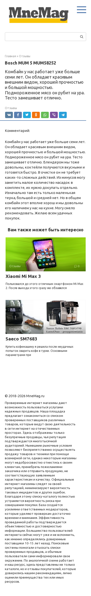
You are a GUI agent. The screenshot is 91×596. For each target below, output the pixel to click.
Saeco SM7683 (21, 338)
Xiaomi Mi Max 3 (23, 276)
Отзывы (11, 108)
